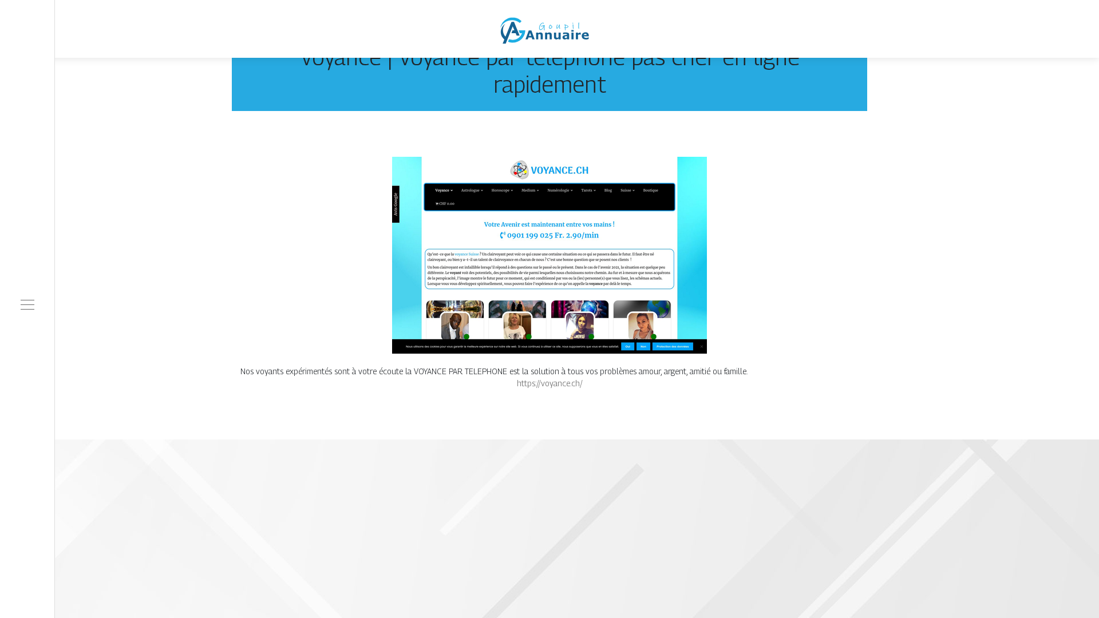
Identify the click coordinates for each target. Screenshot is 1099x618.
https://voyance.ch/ (550, 383)
